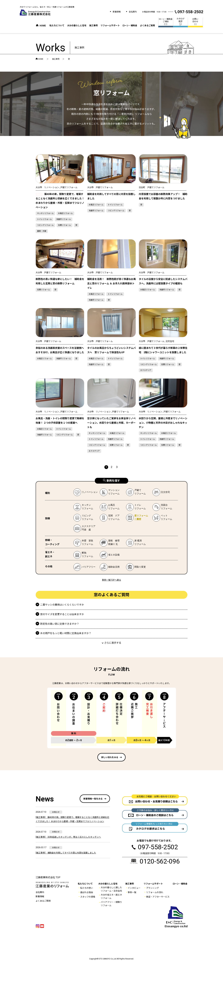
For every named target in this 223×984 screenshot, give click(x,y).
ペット (162, 518)
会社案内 (133, 12)
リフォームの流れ (154, 892)
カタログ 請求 (180, 20)
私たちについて (56, 25)
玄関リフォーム (64, 225)
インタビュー (134, 888)
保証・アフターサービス (157, 897)
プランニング (152, 888)
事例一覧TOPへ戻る (111, 580)
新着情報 (117, 12)
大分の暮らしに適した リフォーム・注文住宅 (111, 889)
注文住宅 (165, 492)
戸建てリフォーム (136, 492)
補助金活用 (114, 567)
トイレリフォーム (44, 219)
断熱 (83, 555)
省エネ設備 (114, 554)
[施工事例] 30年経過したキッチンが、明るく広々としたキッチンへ (68, 837)
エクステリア (145, 370)
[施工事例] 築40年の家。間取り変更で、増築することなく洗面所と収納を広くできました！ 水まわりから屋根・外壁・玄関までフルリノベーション (72, 819)
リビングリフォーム (45, 225)
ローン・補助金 (129, 25)
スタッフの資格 (87, 897)
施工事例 (93, 25)
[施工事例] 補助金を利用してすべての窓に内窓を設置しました (66, 853)
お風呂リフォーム (65, 213)
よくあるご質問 (147, 25)
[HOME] (37, 25)
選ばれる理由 (86, 892)
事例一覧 (132, 892)
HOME (37, 58)
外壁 (83, 543)
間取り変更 (140, 567)
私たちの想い (86, 888)
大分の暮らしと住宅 (76, 25)
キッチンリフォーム (45, 213)
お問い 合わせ (195, 20)
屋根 (109, 543)
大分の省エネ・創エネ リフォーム (111, 896)
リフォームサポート (110, 25)
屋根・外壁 (41, 231)
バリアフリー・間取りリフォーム (111, 904)
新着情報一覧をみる (93, 799)
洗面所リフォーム (63, 219)
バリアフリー (88, 567)
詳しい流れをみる (109, 757)
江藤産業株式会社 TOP (48, 877)
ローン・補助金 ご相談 (165, 20)
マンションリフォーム (109, 492)
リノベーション (90, 492)
